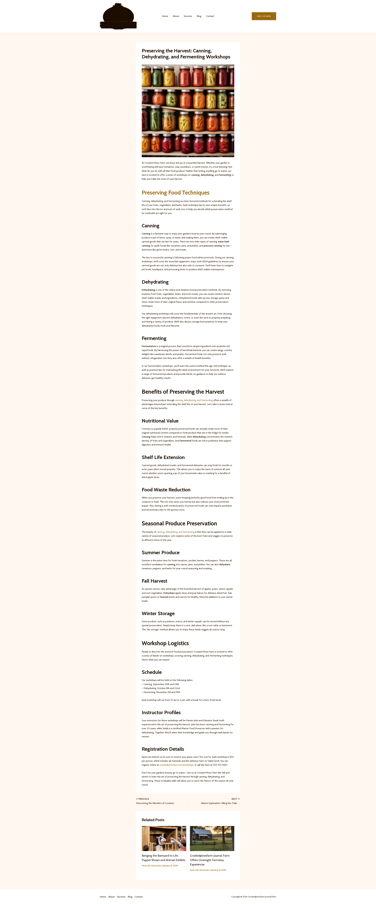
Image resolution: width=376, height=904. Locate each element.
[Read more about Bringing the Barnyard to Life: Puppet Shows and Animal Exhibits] (164, 838)
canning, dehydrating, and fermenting (194, 400)
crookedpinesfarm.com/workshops (177, 764)
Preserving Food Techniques (175, 192)
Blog (199, 16)
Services (188, 16)
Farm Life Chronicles (151, 865)
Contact (210, 16)
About (176, 16)
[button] (264, 16)
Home (165, 16)
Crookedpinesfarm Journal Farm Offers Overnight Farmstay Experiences (210, 860)
